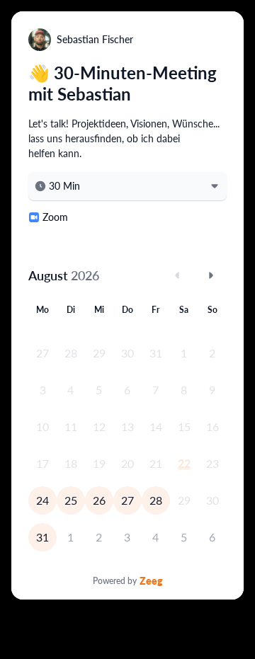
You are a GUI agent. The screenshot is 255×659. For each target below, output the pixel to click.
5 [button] (184, 537)
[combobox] (127, 186)
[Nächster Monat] (211, 275)
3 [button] (127, 537)
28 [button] (155, 500)
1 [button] (70, 537)
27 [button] (127, 500)
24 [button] (42, 500)
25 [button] (70, 500)
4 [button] (155, 537)
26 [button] (99, 500)
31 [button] (42, 537)
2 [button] (99, 537)
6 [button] (212, 537)
